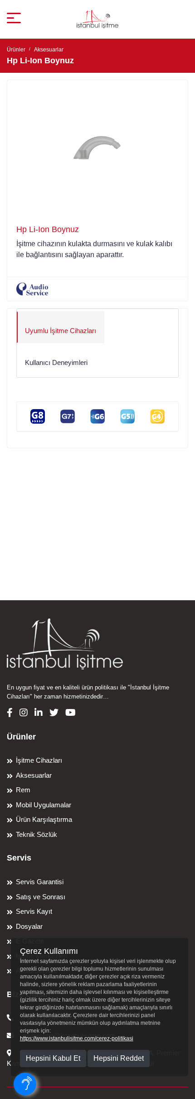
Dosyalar (29, 926)
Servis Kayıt (34, 911)
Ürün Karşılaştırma (44, 819)
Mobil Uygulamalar (43, 805)
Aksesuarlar (48, 49)
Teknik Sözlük (36, 834)
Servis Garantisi (39, 882)
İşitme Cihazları (39, 760)
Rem (23, 790)
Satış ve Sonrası (40, 897)
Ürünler (16, 49)
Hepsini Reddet (118, 1058)
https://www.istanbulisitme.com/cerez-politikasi (76, 1038)
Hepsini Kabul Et (53, 1058)
